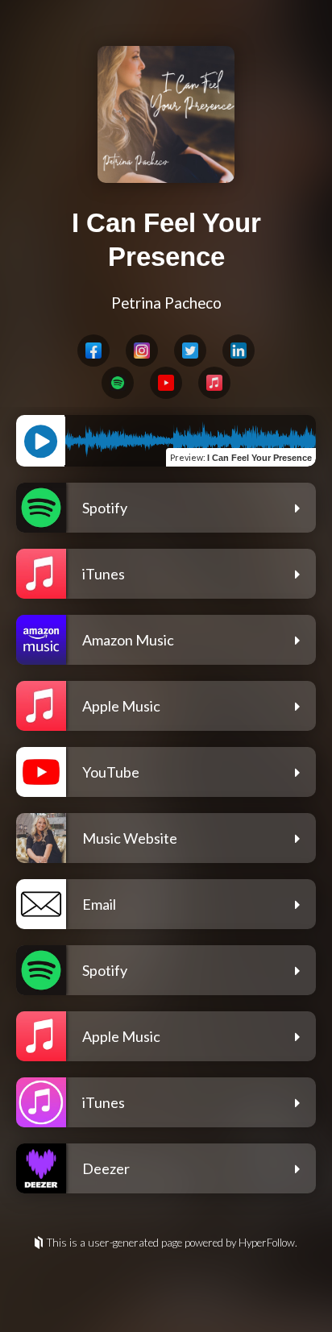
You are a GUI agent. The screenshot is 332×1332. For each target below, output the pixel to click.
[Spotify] (118, 383)
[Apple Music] (214, 383)
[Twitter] (190, 350)
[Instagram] (142, 350)
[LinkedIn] (238, 350)
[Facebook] (93, 350)
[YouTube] (166, 383)
